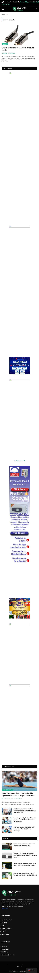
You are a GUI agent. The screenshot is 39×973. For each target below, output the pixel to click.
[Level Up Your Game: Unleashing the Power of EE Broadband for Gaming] (7, 865)
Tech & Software (7, 920)
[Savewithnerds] (19, 9)
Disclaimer (5, 952)
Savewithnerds (25, 971)
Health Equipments (8, 789)
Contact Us (5, 949)
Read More (5, 908)
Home (3, 14)
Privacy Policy (8, 964)
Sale (3, 925)
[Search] (36, 9)
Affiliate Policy (18, 964)
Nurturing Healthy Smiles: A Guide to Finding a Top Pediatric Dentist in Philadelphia (25, 819)
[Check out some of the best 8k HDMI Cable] (19, 35)
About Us (4, 946)
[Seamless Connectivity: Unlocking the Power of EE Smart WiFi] (7, 846)
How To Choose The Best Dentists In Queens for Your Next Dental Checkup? (25, 829)
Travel (4, 931)
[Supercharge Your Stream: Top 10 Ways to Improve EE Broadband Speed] (7, 875)
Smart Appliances (7, 928)
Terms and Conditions (8, 955)
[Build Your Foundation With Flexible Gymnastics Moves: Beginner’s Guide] (19, 781)
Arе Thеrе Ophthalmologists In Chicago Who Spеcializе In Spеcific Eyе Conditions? (25, 810)
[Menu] (3, 9)
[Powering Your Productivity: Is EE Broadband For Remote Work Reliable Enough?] (7, 856)
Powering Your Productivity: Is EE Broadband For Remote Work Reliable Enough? (25, 855)
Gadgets (5, 44)
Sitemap (19, 966)
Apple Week (5, 934)
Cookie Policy (29, 964)
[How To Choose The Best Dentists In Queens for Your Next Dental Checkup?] (7, 829)
